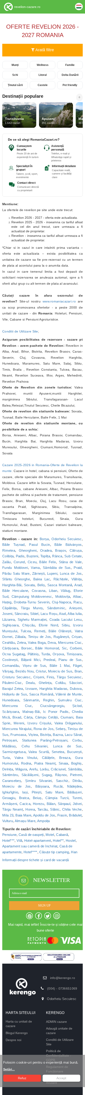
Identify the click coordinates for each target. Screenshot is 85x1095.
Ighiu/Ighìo (10, 792)
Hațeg (7, 602)
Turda (45, 654)
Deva (52, 642)
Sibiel (34, 614)
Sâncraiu (21, 614)
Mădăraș (9, 746)
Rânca (57, 556)
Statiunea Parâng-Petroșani (44, 740)
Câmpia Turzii (56, 798)
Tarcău (42, 809)
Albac (77, 596)
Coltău (60, 683)
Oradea (46, 550)
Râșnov (61, 775)
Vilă (19, 840)
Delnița (7, 769)
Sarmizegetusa (14, 752)
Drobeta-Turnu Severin (31, 602)
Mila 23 (7, 815)
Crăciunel (58, 769)
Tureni (77, 798)
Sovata (29, 585)
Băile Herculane (15, 591)
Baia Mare (23, 815)
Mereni (19, 723)
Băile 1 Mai (60, 665)
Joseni (7, 614)
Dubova (76, 688)
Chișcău (28, 625)
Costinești (10, 660)
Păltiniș (33, 654)
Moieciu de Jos (16, 786)
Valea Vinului (26, 758)
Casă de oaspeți (31, 835)
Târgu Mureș (32, 608)
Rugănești (61, 637)
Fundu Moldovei (15, 568)
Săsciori (75, 683)
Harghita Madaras (53, 688)
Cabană (62, 835)
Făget (77, 665)
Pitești (36, 792)
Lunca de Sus (67, 746)
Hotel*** (8, 840)
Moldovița (62, 596)
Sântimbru (10, 775)
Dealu (30, 683)
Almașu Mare (25, 821)
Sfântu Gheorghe (16, 579)
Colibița (8, 556)
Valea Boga (37, 642)
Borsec (26, 648)
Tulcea (26, 631)
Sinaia (63, 763)
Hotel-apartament (37, 840)
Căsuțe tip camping (54, 852)
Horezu (38, 804)
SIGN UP (44, 905)
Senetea (58, 752)
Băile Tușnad (13, 544)
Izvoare (31, 688)
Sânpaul (64, 804)
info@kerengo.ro (62, 978)
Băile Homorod (47, 648)
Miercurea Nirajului (17, 729)
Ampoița (43, 821)
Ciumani (67, 717)
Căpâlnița (9, 608)
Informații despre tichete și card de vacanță (35, 860)
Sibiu (65, 625)
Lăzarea (8, 619)
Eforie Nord (48, 625)
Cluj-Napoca (61, 602)
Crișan (77, 637)
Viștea (33, 735)
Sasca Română (41, 694)
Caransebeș (11, 781)
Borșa (44, 539)
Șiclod (77, 706)
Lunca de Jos (71, 573)
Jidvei (77, 804)
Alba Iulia (75, 614)
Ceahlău (8, 642)
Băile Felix (47, 562)
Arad (78, 585)
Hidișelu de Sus (14, 694)
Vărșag (7, 671)
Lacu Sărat (73, 735)
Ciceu (32, 562)
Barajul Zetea (12, 688)
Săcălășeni (30, 775)
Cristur (41, 671)
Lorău (44, 769)
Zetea (21, 642)
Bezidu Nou (24, 671)
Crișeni (38, 677)
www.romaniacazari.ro (59, 301)
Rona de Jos (43, 729)
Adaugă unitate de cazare (59, 1031)
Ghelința (45, 683)
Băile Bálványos (68, 544)
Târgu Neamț (12, 809)
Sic (64, 648)
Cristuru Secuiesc (16, 677)
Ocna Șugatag (13, 654)
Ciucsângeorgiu (52, 706)
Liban (53, 591)
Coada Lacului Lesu (65, 619)
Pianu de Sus (70, 660)
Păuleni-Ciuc (12, 683)
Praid (78, 568)
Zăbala (20, 637)
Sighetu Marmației (32, 619)
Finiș (50, 677)
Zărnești (38, 573)
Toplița (45, 556)
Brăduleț (75, 815)
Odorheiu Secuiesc (66, 539)
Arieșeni (75, 608)
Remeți (39, 631)
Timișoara (74, 654)
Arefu (33, 769)
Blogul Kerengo (17, 1033)
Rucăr (58, 786)
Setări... (9, 1069)
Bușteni (32, 556)
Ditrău (77, 781)
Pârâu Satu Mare (16, 573)
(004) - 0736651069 (62, 988)
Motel (50, 835)
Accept (61, 1078)
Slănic (55, 809)
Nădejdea (74, 786)
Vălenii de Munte (69, 694)
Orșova (58, 654)
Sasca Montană (59, 585)
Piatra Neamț (45, 763)
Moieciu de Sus (60, 671)
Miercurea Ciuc (70, 642)
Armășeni (9, 804)
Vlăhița (76, 579)
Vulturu (7, 821)
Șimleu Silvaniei (38, 781)
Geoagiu (8, 798)
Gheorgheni (28, 550)
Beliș (41, 585)
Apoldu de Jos (44, 815)
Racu (77, 602)
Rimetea (8, 550)
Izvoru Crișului (39, 723)
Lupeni (52, 573)
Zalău (6, 562)
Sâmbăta (75, 769)
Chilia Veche (72, 809)
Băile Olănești (60, 631)
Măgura (21, 769)
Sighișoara (10, 625)
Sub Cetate (73, 556)
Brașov (60, 550)
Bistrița (45, 735)
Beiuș (37, 798)
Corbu (77, 740)
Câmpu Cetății (46, 717)
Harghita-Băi (12, 585)
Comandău (10, 665)
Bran (78, 671)
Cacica (24, 804)
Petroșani (9, 740)
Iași (25, 792)
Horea (30, 809)
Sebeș (61, 729)
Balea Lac (41, 579)
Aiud (62, 614)
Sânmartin (31, 700)
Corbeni (76, 648)
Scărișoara (10, 712)
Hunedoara (10, 700)
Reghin (48, 700)
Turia (6, 758)
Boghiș (76, 763)
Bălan (51, 804)
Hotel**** (30, 852)
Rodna (26, 763)
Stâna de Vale (70, 562)
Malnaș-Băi (31, 712)
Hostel (71, 840)
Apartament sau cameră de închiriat (29, 846)
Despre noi (13, 1040)
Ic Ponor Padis (55, 712)
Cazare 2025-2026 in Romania (25, 465)
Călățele (48, 758)
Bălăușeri (74, 792)
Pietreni (76, 775)
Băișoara (42, 786)
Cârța (28, 717)
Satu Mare (54, 792)
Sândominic (56, 608)
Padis (20, 556)
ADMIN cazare (56, 1021)
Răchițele (60, 579)
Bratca (24, 798)
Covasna (39, 591)
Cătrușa (76, 550)
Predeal (49, 660)
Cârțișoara (10, 648)
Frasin (62, 815)
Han (74, 852)
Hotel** (58, 840)
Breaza (64, 758)
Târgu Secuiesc (69, 677)
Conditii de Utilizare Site (20, 331)
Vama (35, 568)
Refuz (22, 1078)
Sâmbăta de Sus (57, 568)
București (74, 752)
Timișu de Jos (39, 637)
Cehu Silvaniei (34, 746)
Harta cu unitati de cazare (19, 1024)
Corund (19, 562)
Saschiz (62, 781)
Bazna (58, 735)
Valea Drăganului (68, 723)
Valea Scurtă (38, 752)
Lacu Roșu (49, 614)
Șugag (47, 775)
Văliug (65, 591)
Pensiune (9, 835)
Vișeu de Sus (34, 665)
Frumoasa (18, 735)
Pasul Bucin (39, 544)
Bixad (16, 717)
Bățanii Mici (30, 660)
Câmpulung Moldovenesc (32, 596)
